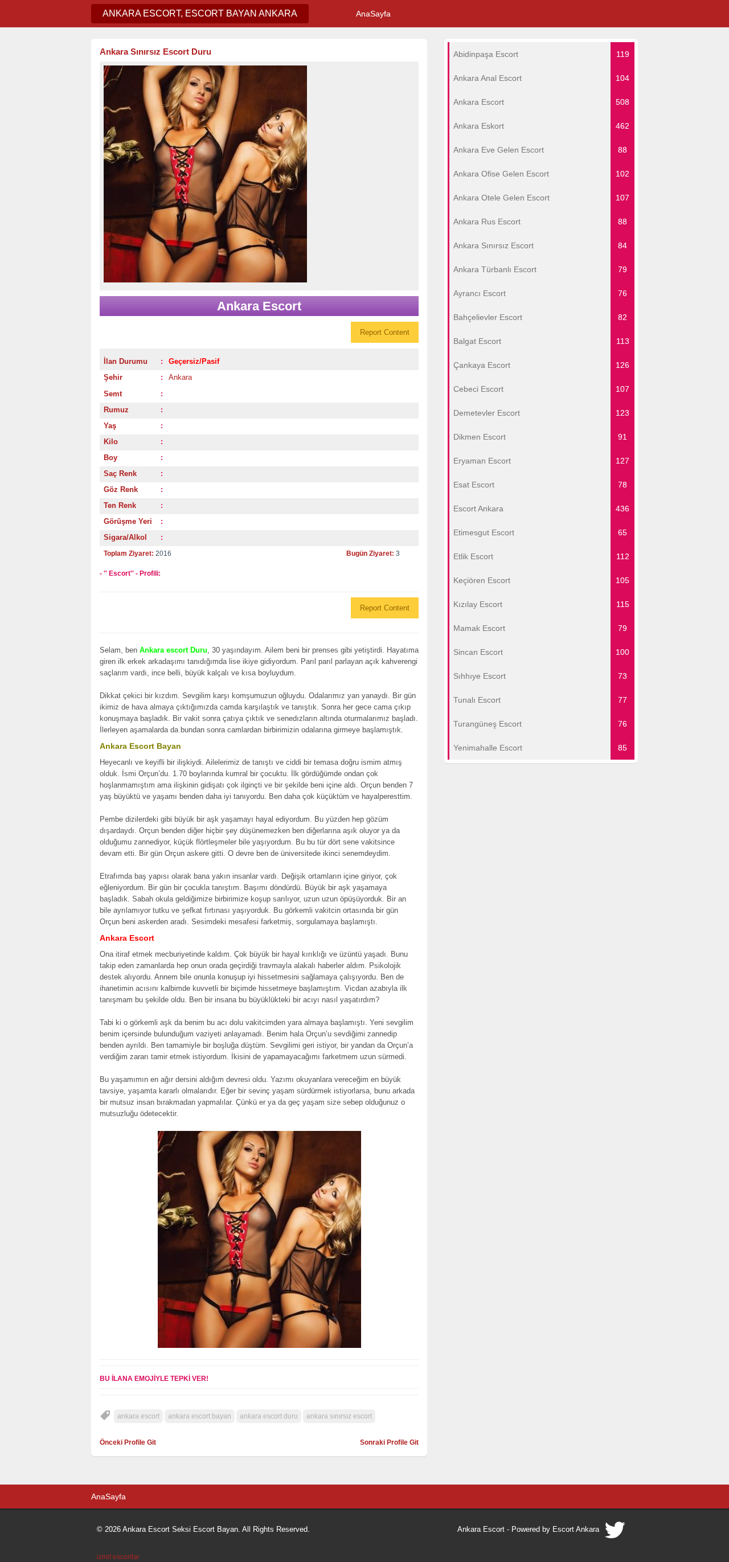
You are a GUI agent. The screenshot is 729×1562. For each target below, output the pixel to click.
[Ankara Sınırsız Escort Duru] (259, 173)
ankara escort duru (269, 1416)
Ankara (180, 377)
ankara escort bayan (199, 1416)
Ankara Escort (481, 1529)
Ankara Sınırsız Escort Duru (155, 51)
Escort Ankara (575, 1529)
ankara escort (138, 1416)
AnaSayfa (373, 13)
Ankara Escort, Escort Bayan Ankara (200, 13)
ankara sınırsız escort (339, 1416)
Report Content (384, 332)
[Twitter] (616, 1533)
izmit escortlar (118, 1557)
